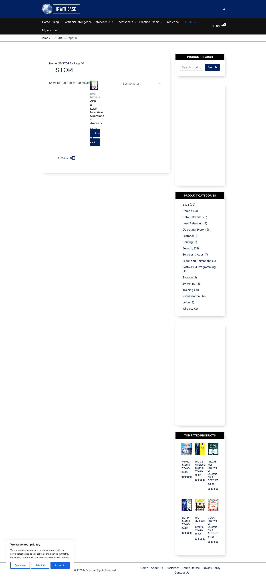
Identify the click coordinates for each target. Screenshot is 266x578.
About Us (157, 568)
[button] (224, 9)
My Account (50, 30)
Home (46, 22)
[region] (40, 555)
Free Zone (172, 22)
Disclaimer (172, 568)
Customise (20, 565)
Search (212, 67)
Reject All (40, 565)
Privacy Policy (211, 568)
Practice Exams (149, 22)
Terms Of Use (191, 568)
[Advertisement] (200, 134)
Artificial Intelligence (78, 22)
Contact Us (181, 572)
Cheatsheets (125, 22)
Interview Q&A (104, 22)
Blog (56, 22)
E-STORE (191, 22)
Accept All (60, 565)
